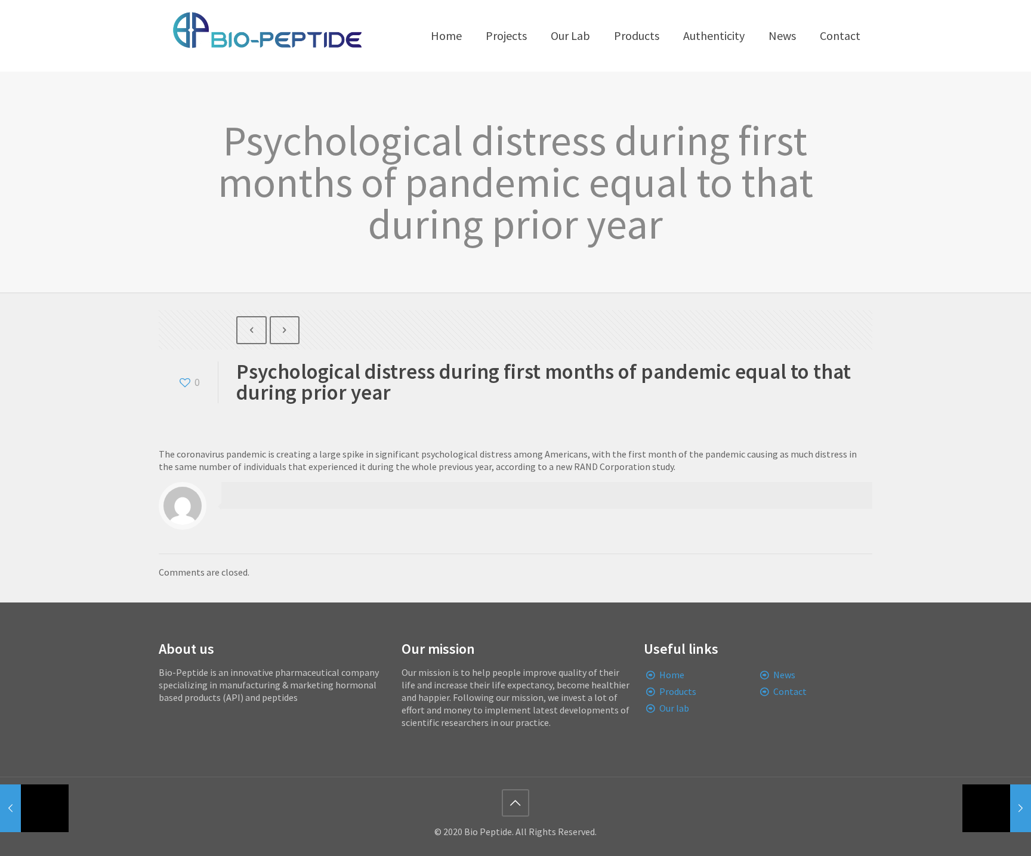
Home (671, 675)
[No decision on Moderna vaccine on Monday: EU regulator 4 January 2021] (34, 808)
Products (677, 691)
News (784, 675)
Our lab (674, 708)
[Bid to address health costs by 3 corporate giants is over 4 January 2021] (996, 808)
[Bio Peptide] (267, 36)
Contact (790, 691)
